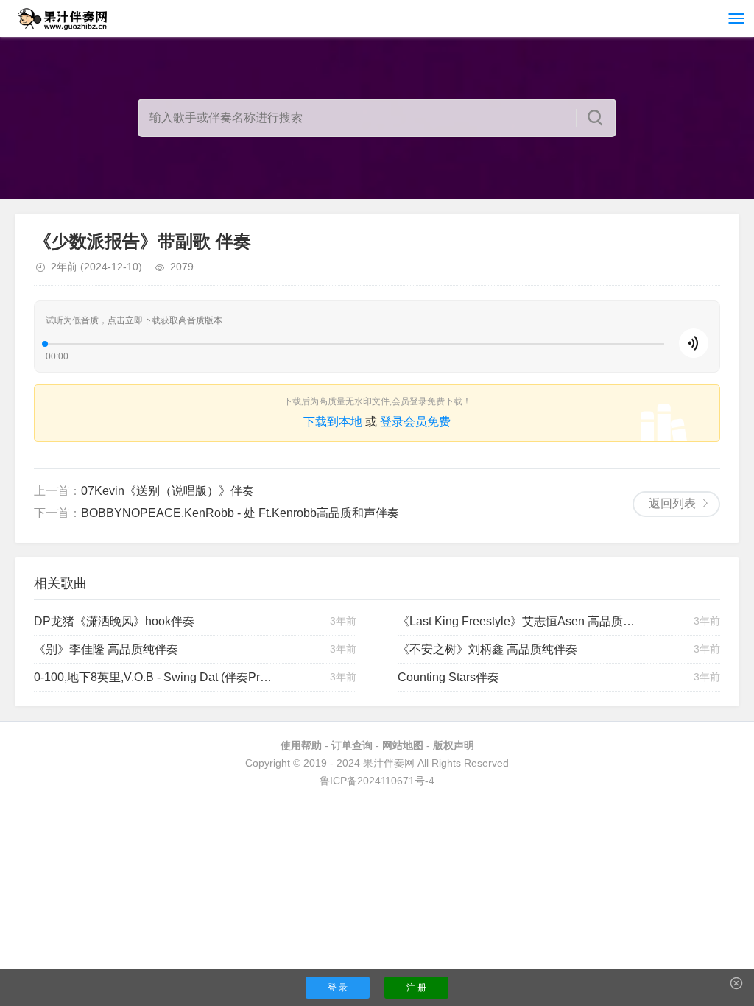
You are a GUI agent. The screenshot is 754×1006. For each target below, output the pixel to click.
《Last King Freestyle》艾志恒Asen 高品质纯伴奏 (519, 621)
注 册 (416, 987)
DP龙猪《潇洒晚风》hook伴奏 (114, 621)
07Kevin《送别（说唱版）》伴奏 (167, 491)
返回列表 (672, 503)
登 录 (338, 987)
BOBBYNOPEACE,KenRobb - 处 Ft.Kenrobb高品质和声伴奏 (240, 513)
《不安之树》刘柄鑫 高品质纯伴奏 (487, 649)
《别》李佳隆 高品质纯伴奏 (106, 649)
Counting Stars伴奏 (448, 677)
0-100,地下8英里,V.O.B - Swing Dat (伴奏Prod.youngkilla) (155, 677)
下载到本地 (332, 421)
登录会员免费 (415, 421)
